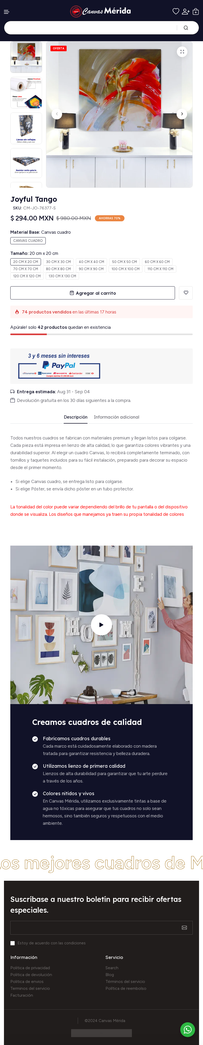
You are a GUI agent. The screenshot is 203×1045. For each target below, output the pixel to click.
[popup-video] (101, 624)
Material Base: (40, 232)
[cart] (195, 11)
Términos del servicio (125, 981)
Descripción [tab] (75, 417)
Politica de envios (27, 981)
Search (111, 967)
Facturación (21, 995)
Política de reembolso (125, 988)
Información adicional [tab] (116, 417)
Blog (109, 974)
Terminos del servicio (30, 988)
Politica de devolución (31, 974)
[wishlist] (176, 11)
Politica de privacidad (30, 967)
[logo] (101, 11)
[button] (7, 12)
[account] (186, 12)
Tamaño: (34, 253)
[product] (182, 51)
